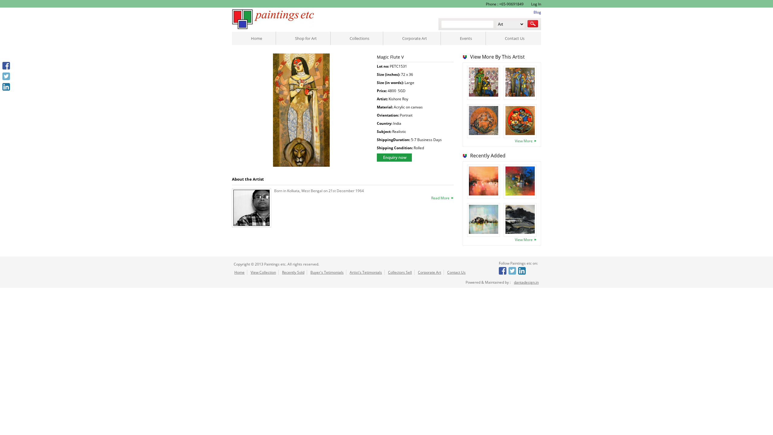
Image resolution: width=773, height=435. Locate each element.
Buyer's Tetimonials (327, 272)
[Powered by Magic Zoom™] (301, 110)
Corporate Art (414, 38)
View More (524, 140)
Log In (535, 4)
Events (466, 38)
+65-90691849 (511, 4)
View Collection (263, 272)
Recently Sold (293, 272)
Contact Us (514, 38)
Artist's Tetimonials (366, 272)
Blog (537, 12)
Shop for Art (306, 38)
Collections (359, 38)
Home (256, 38)
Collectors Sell (400, 272)
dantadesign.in (526, 282)
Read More (440, 198)
